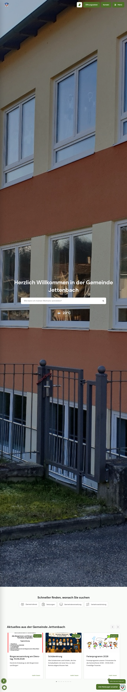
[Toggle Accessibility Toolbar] (3, 681)
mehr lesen (36, 675)
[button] (112, 627)
